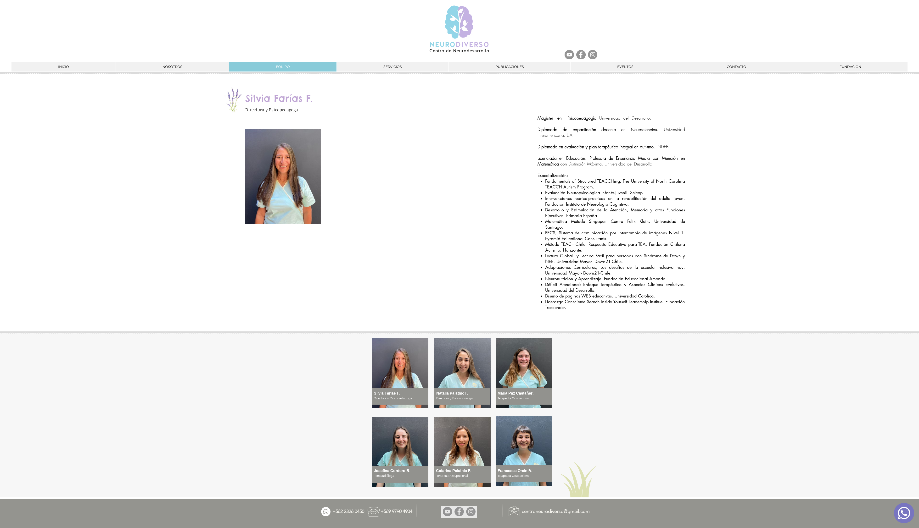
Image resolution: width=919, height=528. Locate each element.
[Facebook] (581, 54)
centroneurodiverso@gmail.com (556, 511)
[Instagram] (592, 54)
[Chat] (904, 513)
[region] (466, 378)
